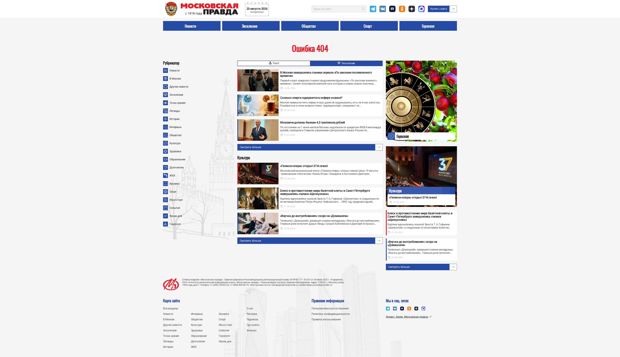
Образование (177, 159)
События (175, 207)
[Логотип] (171, 284)
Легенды (175, 110)
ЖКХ (172, 175)
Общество (175, 135)
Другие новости (179, 86)
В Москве (175, 78)
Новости (175, 70)
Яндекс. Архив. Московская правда (407, 316)
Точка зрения (178, 102)
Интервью (175, 127)
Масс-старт (176, 199)
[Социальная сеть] (373, 9)
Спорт (173, 191)
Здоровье (175, 151)
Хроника (175, 183)
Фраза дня (176, 216)
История (175, 119)
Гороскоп (175, 224)
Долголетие (176, 167)
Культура (175, 143)
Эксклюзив (176, 94)
